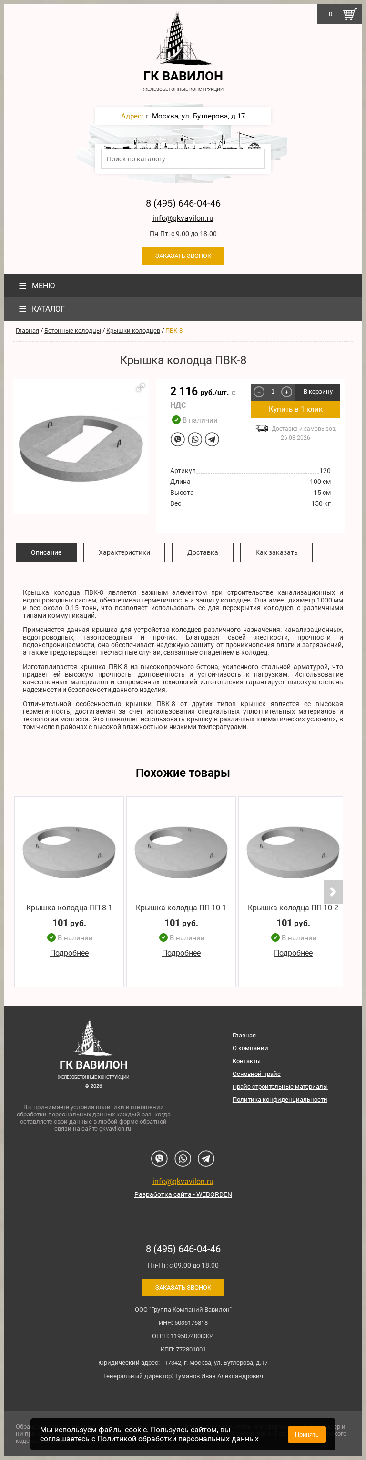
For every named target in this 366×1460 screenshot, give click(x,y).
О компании (250, 1048)
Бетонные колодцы (72, 330)
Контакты (247, 1061)
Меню (37, 286)
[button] (140, 387)
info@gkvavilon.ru (183, 218)
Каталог (42, 309)
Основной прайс (257, 1073)
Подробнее (69, 952)
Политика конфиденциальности (280, 1099)
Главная (27, 330)
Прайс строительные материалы (280, 1086)
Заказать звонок (183, 255)
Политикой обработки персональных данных (178, 1438)
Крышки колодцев (133, 330)
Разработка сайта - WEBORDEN (183, 1194)
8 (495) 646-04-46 (183, 203)
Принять (307, 1434)
